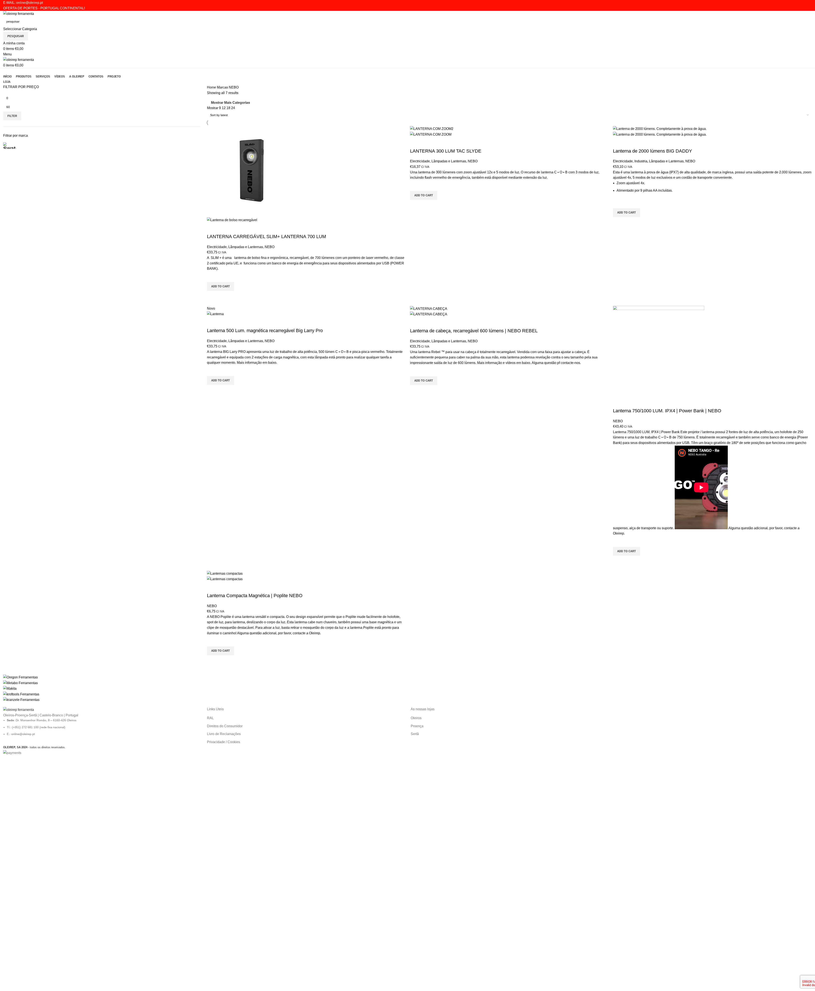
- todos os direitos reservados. (34, 747)
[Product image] (232, 220)
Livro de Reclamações (224, 734)
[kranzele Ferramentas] (407, 688)
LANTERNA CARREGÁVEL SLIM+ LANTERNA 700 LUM (266, 236)
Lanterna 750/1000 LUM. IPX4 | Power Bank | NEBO (667, 410)
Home (212, 87)
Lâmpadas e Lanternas (245, 247)
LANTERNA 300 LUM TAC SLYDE (445, 151)
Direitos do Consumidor (225, 726)
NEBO (269, 247)
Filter (12, 116)
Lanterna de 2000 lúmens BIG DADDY (652, 151)
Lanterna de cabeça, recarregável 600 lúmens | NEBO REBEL (474, 330)
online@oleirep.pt (29, 2)
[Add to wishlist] (212, 276)
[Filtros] (5, 760)
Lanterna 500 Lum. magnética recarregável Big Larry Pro (265, 330)
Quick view (212, 296)
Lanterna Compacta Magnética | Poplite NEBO (254, 595)
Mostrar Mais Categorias (230, 102)
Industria (640, 161)
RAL (210, 718)
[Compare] (212, 228)
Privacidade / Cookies (223, 742)
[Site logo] (18, 13)
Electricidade (217, 247)
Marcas (223, 87)
